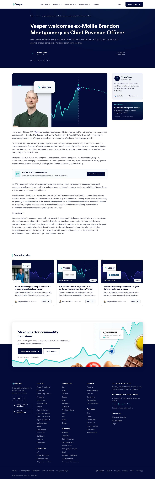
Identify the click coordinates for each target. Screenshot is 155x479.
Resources (83, 4)
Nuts (63, 416)
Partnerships (91, 400)
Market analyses (42, 423)
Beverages (65, 403)
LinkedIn (120, 96)
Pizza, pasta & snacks (69, 449)
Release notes (92, 432)
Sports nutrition (67, 459)
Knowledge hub (92, 426)
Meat (64, 413)
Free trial (132, 4)
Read (44, 301)
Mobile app (41, 443)
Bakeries (65, 432)
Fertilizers (65, 407)
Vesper (37, 132)
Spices (64, 420)
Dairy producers (67, 442)
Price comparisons (43, 413)
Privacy (14, 471)
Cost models (41, 429)
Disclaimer (35, 471)
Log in (120, 4)
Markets (56, 4)
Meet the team (92, 390)
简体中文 (140, 471)
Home (32, 16)
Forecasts (40, 397)
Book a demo (52, 351)
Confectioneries (68, 439)
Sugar (64, 400)
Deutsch (109, 471)
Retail (64, 452)
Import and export (43, 420)
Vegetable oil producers (70, 462)
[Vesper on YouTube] (19, 399)
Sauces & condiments (69, 455)
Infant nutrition (67, 445)
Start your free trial (28, 351)
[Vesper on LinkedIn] (14, 399)
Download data (42, 459)
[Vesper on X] (24, 399)
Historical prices (42, 410)
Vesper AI (40, 390)
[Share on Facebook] (48, 60)
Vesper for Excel (43, 455)
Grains (64, 390)
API (38, 452)
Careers (90, 394)
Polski (132, 471)
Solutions (69, 4)
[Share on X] (43, 60)
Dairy (63, 387)
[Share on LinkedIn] (39, 60)
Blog (38, 16)
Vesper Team (42, 52)
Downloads (91, 423)
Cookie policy (25, 471)
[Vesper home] (17, 4)
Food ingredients (68, 410)
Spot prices (41, 400)
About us (90, 387)
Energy (64, 423)
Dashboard (40, 436)
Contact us (91, 397)
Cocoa (64, 397)
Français (117, 471)
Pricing (96, 4)
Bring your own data (44, 462)
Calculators (91, 429)
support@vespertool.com (122, 404)
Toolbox (40, 439)
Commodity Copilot (44, 394)
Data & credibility (93, 403)
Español (125, 471)
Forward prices (42, 403)
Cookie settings (62, 471)
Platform (44, 4)
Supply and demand (43, 416)
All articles (131, 96)
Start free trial (94, 174)
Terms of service (48, 471)
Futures (39, 407)
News (39, 426)
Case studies (91, 419)
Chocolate (65, 436)
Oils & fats (65, 394)
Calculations (41, 433)
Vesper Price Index (43, 387)
